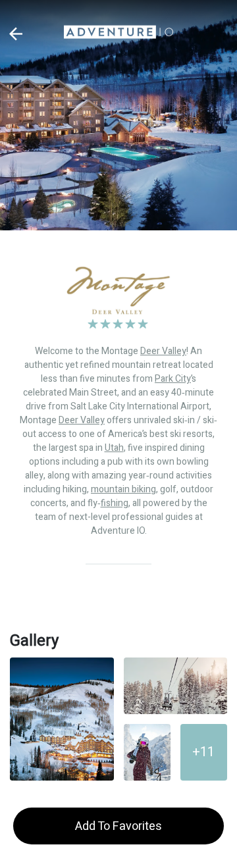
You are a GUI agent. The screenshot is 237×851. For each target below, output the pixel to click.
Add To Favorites (118, 826)
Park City (173, 379)
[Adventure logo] (118, 33)
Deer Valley (163, 351)
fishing (114, 503)
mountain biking (123, 489)
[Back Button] (16, 34)
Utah (114, 448)
